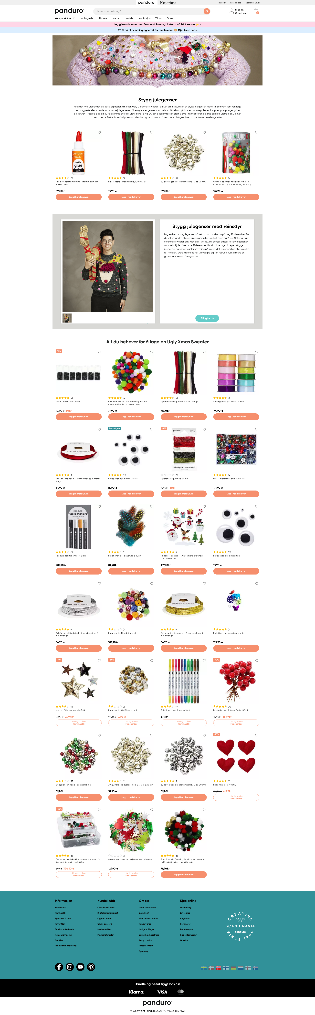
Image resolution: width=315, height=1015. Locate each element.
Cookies (59, 940)
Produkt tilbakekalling (65, 945)
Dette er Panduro (147, 907)
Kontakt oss (235, 3)
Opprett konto (241, 13)
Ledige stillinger (146, 929)
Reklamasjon (186, 929)
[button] (64, 18)
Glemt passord (104, 924)
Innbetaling (185, 907)
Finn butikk (60, 913)
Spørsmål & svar (253, 3)
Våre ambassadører (148, 918)
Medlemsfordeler (105, 935)
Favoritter (60, 924)
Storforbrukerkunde (64, 929)
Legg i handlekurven (78, 197)
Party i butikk (145, 940)
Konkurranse (145, 924)
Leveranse (185, 913)
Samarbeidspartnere (149, 935)
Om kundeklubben (106, 907)
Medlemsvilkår (104, 929)
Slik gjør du (207, 318)
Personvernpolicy (63, 935)
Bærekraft (144, 913)
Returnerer (185, 924)
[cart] (256, 11)
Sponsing (143, 951)
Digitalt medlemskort (107, 913)
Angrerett (185, 918)
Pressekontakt (146, 945)
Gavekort (184, 940)
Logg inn (239, 10)
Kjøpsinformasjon (188, 935)
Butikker (222, 3)
